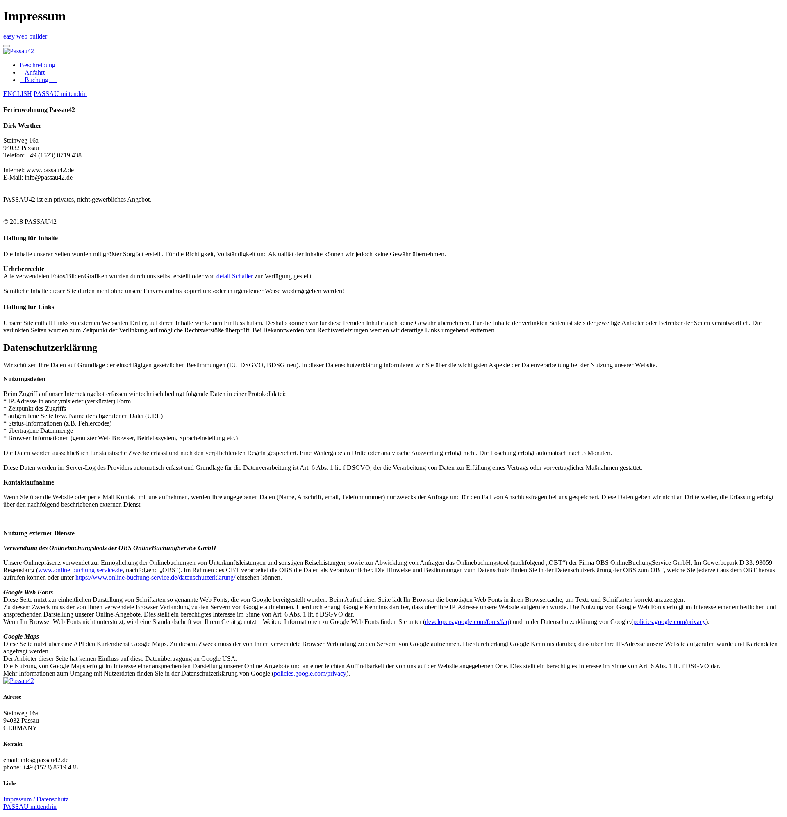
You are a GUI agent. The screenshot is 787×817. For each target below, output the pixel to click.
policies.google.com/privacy (669, 621)
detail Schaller (234, 276)
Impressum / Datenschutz (35, 799)
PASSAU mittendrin (60, 93)
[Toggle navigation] (6, 46)
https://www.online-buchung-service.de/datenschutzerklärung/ (155, 577)
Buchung (38, 79)
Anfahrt (32, 72)
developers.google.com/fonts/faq (467, 621)
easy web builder (25, 36)
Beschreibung (37, 64)
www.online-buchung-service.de (80, 570)
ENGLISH (17, 93)
